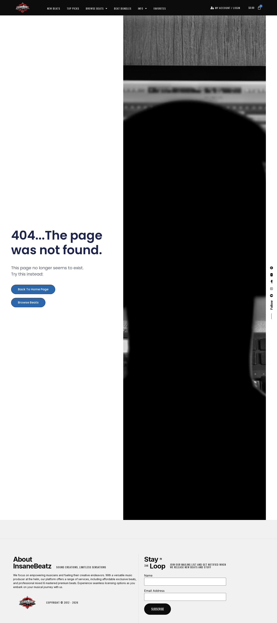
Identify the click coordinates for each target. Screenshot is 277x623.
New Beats (53, 8)
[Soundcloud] (272, 282)
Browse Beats (95, 8)
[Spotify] (272, 268)
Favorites (160, 8)
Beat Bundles (122, 8)
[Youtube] (272, 275)
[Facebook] (272, 296)
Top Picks (73, 8)
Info (140, 8)
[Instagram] (272, 289)
